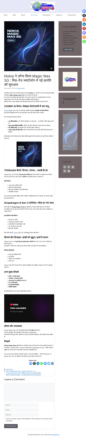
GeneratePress (54, 434)
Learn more (68, 49)
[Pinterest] (84, 30)
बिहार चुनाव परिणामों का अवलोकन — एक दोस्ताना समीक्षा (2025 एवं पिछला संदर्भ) (23, 374)
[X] (34, 364)
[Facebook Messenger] (45, 364)
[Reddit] (84, 21)
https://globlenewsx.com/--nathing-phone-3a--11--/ (21, 371)
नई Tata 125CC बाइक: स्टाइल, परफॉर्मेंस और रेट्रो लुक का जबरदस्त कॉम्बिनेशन (23, 373)
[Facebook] (30, 364)
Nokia (6, 110)
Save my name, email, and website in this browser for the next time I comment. (29, 420)
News (14, 15)
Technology (33, 15)
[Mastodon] (84, 34)
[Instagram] (52, 364)
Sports (23, 15)
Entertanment (47, 15)
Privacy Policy (72, 15)
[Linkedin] (38, 364)
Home (5, 15)
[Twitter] (48, 364)
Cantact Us (59, 15)
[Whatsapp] (41, 364)
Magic (16, 232)
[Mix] (84, 38)
